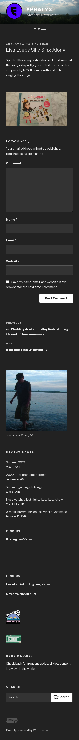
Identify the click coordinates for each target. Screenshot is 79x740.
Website (12, 261)
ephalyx (39, 10)
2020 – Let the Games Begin (26, 475)
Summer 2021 (16, 462)
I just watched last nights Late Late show (34, 499)
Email (11, 240)
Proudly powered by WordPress (27, 730)
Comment (13, 163)
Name (11, 219)
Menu (42, 29)
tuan (44, 44)
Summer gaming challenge (24, 487)
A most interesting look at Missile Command (36, 512)
